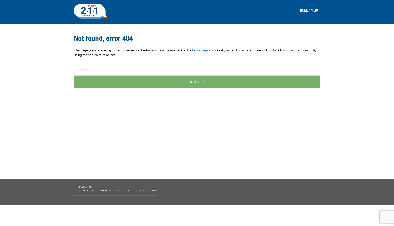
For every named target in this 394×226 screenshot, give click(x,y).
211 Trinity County (90, 11)
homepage (200, 50)
